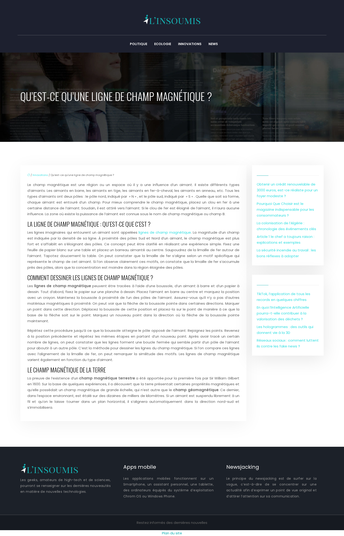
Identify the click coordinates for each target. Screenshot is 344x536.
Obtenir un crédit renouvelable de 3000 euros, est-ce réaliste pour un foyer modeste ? (287, 190)
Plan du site (172, 533)
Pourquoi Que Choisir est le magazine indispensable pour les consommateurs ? (285, 209)
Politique (138, 44)
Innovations (189, 44)
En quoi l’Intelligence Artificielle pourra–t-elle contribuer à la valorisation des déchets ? (283, 313)
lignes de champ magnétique (165, 232)
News (213, 44)
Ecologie (162, 44)
